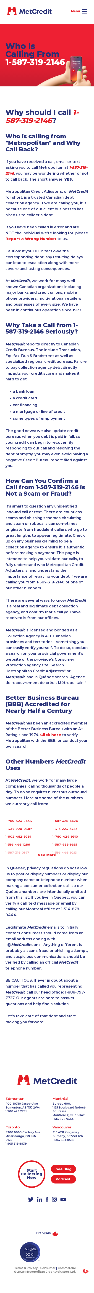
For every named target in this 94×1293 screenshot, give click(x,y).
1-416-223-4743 (65, 829)
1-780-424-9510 (65, 836)
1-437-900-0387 (18, 829)
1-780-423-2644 (18, 821)
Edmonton (14, 1098)
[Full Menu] (84, 12)
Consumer (47, 1268)
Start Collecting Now (31, 1174)
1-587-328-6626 (65, 821)
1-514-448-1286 (17, 844)
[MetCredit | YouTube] (63, 1200)
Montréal (60, 1098)
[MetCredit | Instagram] (54, 1199)
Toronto (12, 1127)
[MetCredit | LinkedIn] (39, 1199)
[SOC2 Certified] (30, 1252)
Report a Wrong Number (31, 239)
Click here (50, 735)
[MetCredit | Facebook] (47, 1200)
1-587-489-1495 (64, 844)
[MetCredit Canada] (13, 11)
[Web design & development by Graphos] (86, 1271)
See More (47, 855)
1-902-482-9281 (18, 836)
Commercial (67, 1268)
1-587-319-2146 (35, 62)
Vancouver (61, 1127)
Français (43, 1233)
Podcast (63, 1179)
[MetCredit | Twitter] (30, 1199)
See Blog (63, 1169)
